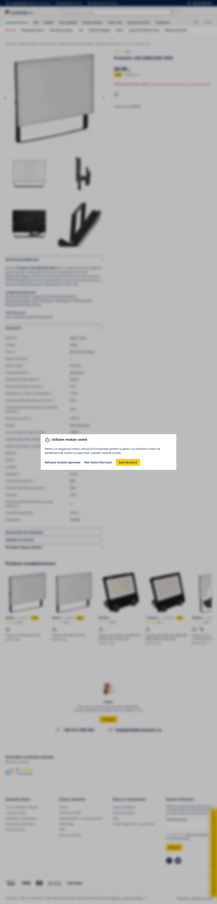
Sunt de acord (128, 462)
